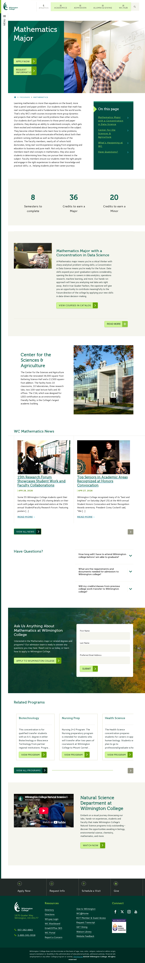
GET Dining (81, 926)
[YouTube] (135, 911)
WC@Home (82, 913)
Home (15, 97)
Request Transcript (85, 922)
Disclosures (78, 956)
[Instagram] (129, 911)
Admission (80, 8)
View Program (30, 754)
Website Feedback (85, 936)
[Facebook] (115, 911)
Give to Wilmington (85, 908)
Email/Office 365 (53, 928)
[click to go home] (7, 6)
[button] (135, 7)
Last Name (84, 643)
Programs (25, 97)
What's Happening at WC (110, 144)
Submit (86, 669)
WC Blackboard (52, 923)
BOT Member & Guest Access (91, 917)
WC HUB (123, 8)
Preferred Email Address (91, 655)
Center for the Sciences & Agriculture (107, 133)
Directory (49, 909)
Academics (60, 8)
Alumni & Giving (102, 8)
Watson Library (83, 931)
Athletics (43, 8)
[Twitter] (122, 911)
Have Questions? (108, 151)
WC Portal (50, 932)
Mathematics (40, 97)
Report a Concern (53, 937)
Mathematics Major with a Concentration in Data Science (110, 121)
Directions (50, 914)
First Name (85, 630)
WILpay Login (51, 919)
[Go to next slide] (130, 531)
